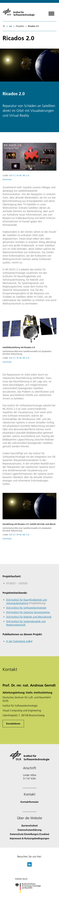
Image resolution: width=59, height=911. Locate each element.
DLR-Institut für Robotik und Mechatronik (29, 616)
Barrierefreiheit (29, 825)
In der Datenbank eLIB (18, 641)
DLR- (8, 599)
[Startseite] (4, 26)
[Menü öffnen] (51, 12)
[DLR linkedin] (29, 865)
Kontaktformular (29, 801)
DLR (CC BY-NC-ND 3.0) (19, 175)
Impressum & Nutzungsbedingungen (29, 838)
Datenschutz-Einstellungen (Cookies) (29, 834)
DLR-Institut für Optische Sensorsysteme (28, 612)
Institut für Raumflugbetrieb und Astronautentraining (26, 601)
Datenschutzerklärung (30, 829)
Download (7, 179)
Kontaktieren (13, 723)
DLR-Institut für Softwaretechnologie (26, 607)
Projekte (20, 26)
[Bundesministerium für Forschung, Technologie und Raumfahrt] (29, 896)
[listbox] (10, 26)
